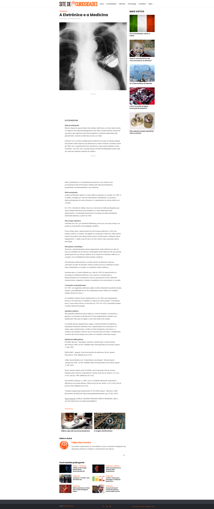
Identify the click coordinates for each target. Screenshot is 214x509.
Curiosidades (111, 4)
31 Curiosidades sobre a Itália (140, 34)
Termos (153, 506)
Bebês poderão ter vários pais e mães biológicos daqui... (81, 489)
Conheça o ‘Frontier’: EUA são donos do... (81, 478)
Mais (150, 4)
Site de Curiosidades (68, 506)
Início (102, 4)
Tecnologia (132, 4)
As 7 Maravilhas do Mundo (141, 83)
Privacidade (147, 506)
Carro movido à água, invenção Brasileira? (139, 107)
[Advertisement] (93, 106)
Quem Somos (135, 506)
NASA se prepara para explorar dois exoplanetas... (113, 469)
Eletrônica (69, 409)
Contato (142, 506)
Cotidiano (142, 4)
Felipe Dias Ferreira (75, 18)
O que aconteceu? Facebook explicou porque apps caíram (113, 489)
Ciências (122, 4)
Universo (116, 466)
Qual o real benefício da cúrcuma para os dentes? (141, 59)
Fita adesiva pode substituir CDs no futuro (142, 132)
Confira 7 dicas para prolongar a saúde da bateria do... (113, 479)
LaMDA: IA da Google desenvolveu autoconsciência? (80, 469)
